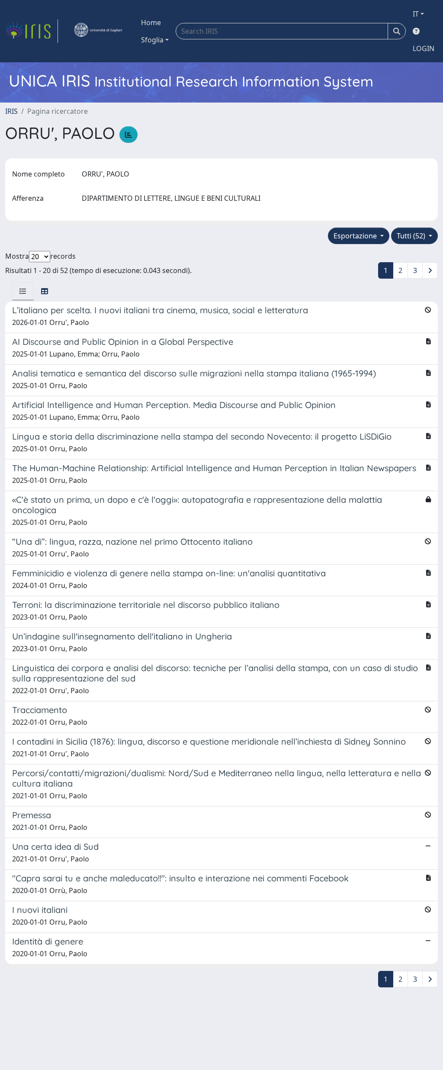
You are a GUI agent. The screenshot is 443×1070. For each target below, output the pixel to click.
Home (151, 22)
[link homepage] (31, 31)
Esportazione (356, 236)
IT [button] (416, 14)
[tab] (23, 291)
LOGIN (423, 48)
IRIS (11, 111)
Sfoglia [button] (152, 40)
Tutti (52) (412, 236)
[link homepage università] (98, 31)
